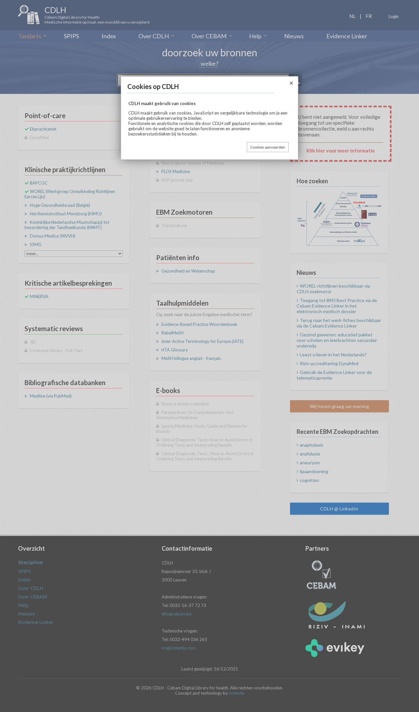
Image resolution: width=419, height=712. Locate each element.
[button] (291, 84)
